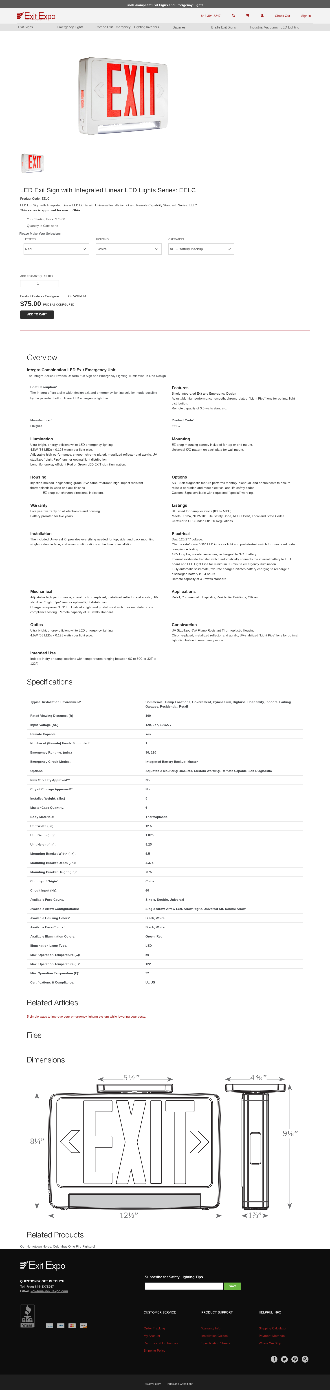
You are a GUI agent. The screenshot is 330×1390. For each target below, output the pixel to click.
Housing (102, 239)
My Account (152, 1336)
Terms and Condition (179, 1384)
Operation (176, 239)
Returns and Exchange (161, 1343)
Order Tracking (154, 1328)
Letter (30, 239)
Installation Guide (214, 1336)
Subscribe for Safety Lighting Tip (174, 1277)
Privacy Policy (152, 1384)
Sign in (306, 15)
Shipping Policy (154, 1350)
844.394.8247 (211, 15)
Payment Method (272, 1336)
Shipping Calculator (272, 1328)
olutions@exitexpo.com (49, 1291)
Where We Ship (270, 1343)
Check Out (282, 15)
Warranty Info (210, 1328)
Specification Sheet (215, 1343)
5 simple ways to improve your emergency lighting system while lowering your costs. (86, 1016)
